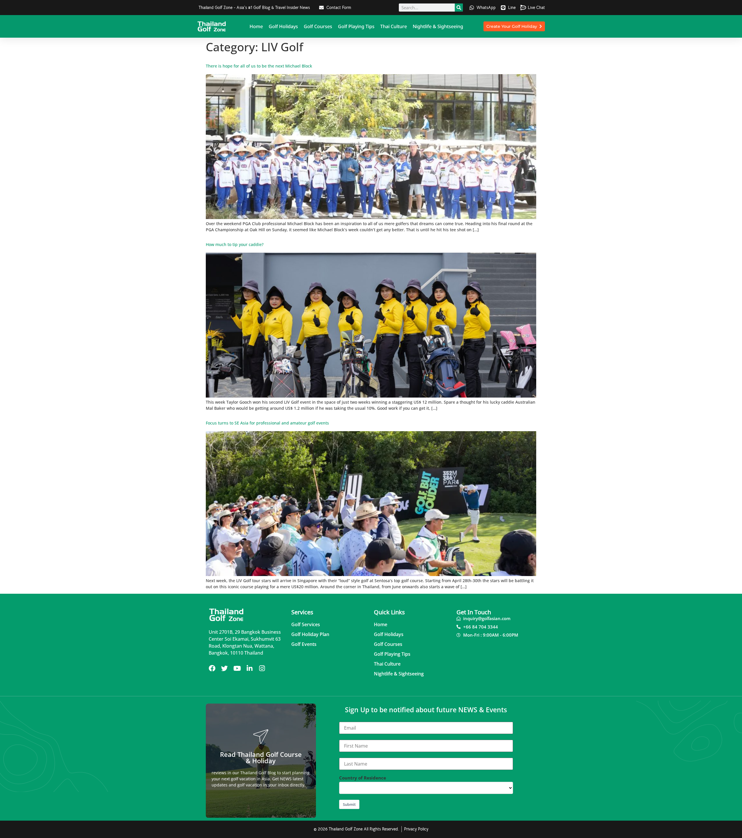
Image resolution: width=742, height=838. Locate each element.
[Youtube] (237, 668)
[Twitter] (224, 668)
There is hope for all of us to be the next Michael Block (259, 66)
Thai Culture (393, 26)
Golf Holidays (283, 26)
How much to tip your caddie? (234, 244)
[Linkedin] (249, 668)
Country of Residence (362, 778)
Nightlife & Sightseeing (438, 26)
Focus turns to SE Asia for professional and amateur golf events (267, 423)
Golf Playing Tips (356, 26)
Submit (349, 804)
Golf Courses (318, 26)
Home (256, 26)
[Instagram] (262, 668)
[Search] (459, 7)
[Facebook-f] (212, 668)
